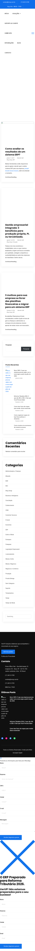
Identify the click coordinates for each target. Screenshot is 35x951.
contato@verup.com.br (9, 2)
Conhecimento (10, 505)
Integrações (9, 43)
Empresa (2, 774)
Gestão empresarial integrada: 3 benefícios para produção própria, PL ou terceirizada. (17, 230)
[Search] (28, 617)
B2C (7, 486)
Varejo (7, 598)
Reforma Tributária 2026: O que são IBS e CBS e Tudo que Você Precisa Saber (22, 398)
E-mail (2, 808)
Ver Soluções (8, 652)
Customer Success (11, 515)
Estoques (8, 539)
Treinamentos (10, 593)
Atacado (8, 476)
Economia (8, 525)
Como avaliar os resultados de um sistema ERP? (15, 151)
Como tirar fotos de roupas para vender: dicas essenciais (22, 407)
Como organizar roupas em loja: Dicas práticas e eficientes (21, 417)
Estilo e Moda (10, 534)
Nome (2, 763)
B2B (7, 481)
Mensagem (3, 820)
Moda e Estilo (10, 559)
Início (7, 13)
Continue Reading (10, 177)
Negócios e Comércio (12, 569)
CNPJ (1, 786)
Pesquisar (9, 345)
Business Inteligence (12, 495)
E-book (8, 520)
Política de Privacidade (8, 656)
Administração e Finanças (13, 471)
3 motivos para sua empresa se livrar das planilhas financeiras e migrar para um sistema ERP (17, 301)
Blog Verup (9, 159)
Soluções (15, 13)
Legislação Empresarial (12, 549)
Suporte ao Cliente (11, 23)
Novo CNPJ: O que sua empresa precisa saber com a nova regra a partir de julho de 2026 (22, 373)
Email (1, 933)
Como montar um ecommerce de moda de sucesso (22, 426)
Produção (15, 242)
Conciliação (9, 500)
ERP (14, 159)
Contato (8, 53)
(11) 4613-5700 (25, 2)
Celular (2, 797)
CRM (7, 510)
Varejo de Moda (10, 603)
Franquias (8, 544)
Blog (19, 43)
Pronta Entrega (10, 578)
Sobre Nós (8, 33)
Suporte (8, 588)
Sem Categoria (10, 583)
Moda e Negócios (11, 564)
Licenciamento (10, 554)
